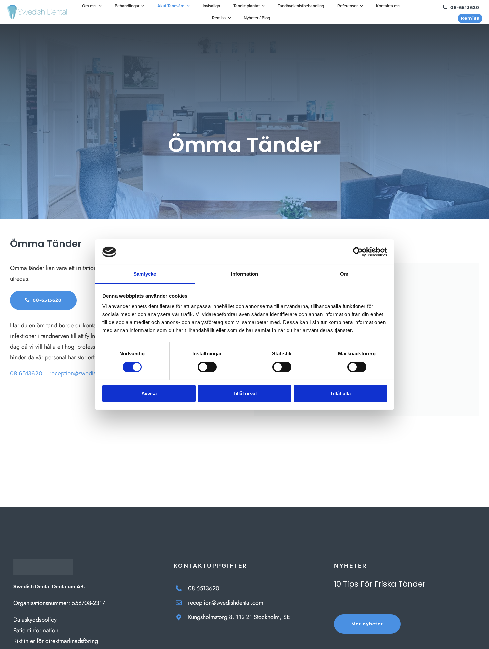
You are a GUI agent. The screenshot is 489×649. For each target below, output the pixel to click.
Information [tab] (244, 274)
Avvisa (149, 393)
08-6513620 (203, 588)
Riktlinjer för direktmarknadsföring (55, 641)
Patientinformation (35, 630)
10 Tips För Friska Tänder (380, 584)
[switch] (207, 367)
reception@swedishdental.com (88, 373)
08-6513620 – (29, 373)
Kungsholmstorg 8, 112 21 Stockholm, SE (239, 617)
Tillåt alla (340, 393)
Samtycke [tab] (144, 274)
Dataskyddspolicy (35, 619)
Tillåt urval (245, 393)
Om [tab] (344, 274)
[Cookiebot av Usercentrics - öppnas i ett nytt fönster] (358, 252)
